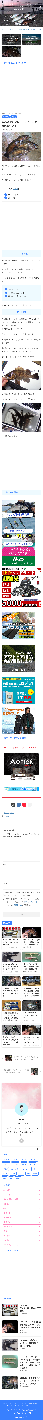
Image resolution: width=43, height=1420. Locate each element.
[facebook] (19, 805)
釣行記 (12, 813)
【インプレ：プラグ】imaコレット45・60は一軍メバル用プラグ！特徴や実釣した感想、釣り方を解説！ (31, 969)
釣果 (11, 1178)
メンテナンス (26, 1169)
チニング (15, 1164)
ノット (24, 1164)
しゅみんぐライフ (21, 8)
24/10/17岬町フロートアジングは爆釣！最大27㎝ (31, 1015)
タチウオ (6, 1164)
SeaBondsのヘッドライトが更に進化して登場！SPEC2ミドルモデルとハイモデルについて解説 (31, 993)
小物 (7, 24)
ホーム (5, 1403)
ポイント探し (13, 194)
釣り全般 (6, 813)
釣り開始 (11, 197)
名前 (5, 864)
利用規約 (18, 905)
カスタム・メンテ (21, 24)
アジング (6, 1159)
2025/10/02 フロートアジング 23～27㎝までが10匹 (11, 942)
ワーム (21, 20)
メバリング (7, 816)
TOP (11, 1403)
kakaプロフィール (20, 1403)
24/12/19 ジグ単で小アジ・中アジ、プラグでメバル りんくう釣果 (30, 1381)
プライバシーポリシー (28, 1406)
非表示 (15, 188)
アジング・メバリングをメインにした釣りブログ (21, 1410)
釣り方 (35, 1173)
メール (6, 874)
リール (21, 16)
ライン (36, 16)
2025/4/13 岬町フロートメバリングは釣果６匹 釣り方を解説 (11, 966)
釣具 (4, 1178)
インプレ (15, 1159)
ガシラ (24, 1159)
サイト (5, 883)
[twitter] (13, 805)
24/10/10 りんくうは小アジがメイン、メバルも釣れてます (31, 1039)
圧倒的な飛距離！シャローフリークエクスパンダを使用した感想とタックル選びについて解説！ (10, 1017)
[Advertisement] (21, 88)
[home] (21, 1140)
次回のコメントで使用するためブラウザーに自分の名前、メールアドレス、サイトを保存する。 (21, 893)
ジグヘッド (7, 20)
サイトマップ (15, 1406)
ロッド (7, 16)
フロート (32, 1164)
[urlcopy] (30, 805)
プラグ (36, 20)
